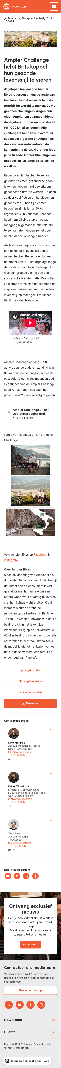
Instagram (11, 560)
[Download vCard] (51, 729)
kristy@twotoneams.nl (20, 798)
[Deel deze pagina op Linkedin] (26, 876)
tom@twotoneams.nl (19, 842)
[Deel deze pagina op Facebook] (35, 876)
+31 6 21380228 (17, 845)
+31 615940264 (16, 755)
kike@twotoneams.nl (19, 752)
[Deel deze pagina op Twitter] (17, 876)
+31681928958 (16, 801)
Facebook (40, 554)
